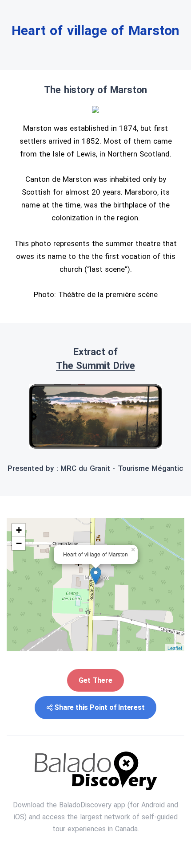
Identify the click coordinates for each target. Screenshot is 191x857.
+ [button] (19, 530)
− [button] (19, 543)
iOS (19, 817)
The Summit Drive (95, 365)
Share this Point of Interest (99, 707)
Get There (95, 680)
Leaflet (174, 647)
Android (153, 805)
